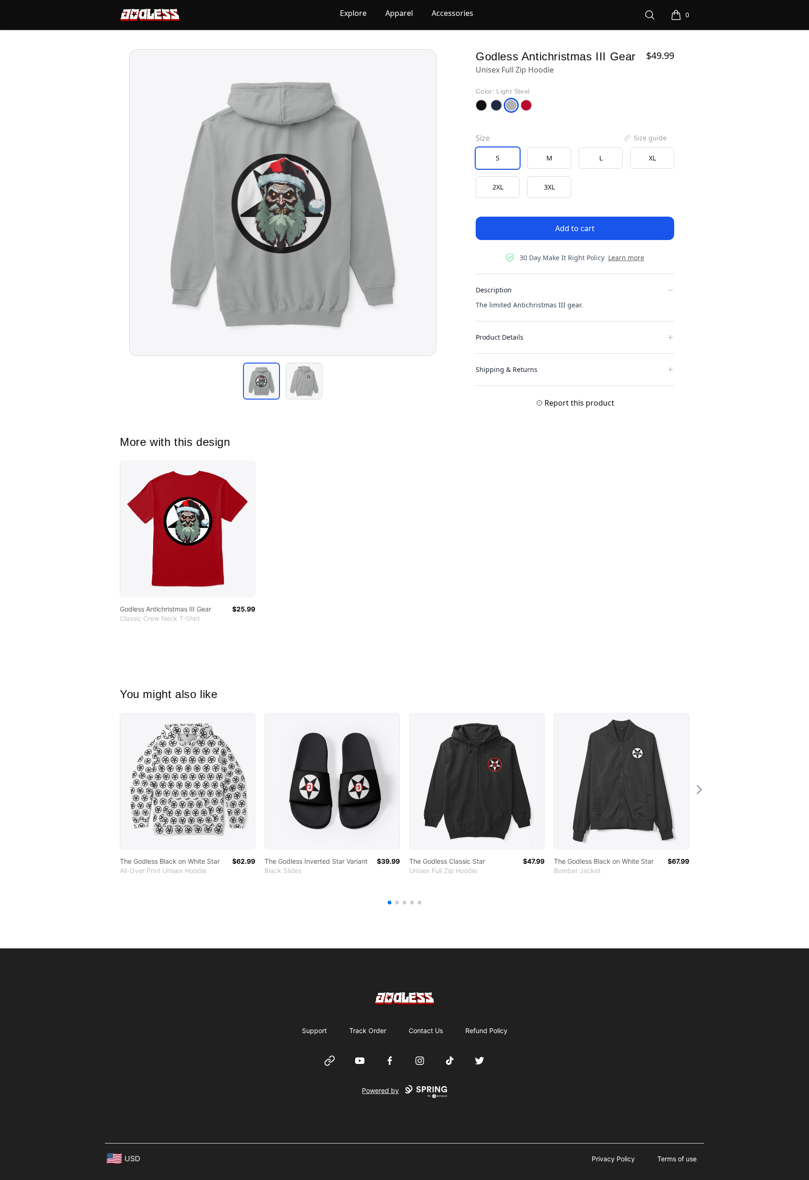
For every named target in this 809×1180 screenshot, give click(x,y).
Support (314, 1030)
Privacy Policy (613, 1159)
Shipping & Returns (506, 369)
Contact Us (426, 1030)
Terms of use (677, 1159)
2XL (498, 186)
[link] (187, 529)
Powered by (380, 1090)
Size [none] (483, 138)
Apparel (399, 13)
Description (494, 289)
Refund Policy (486, 1030)
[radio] (498, 158)
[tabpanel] (282, 202)
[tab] (261, 381)
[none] (645, 138)
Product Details (499, 337)
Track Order (367, 1030)
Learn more (626, 257)
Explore (353, 13)
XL (652, 157)
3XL (549, 186)
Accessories (452, 13)
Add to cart (575, 228)
